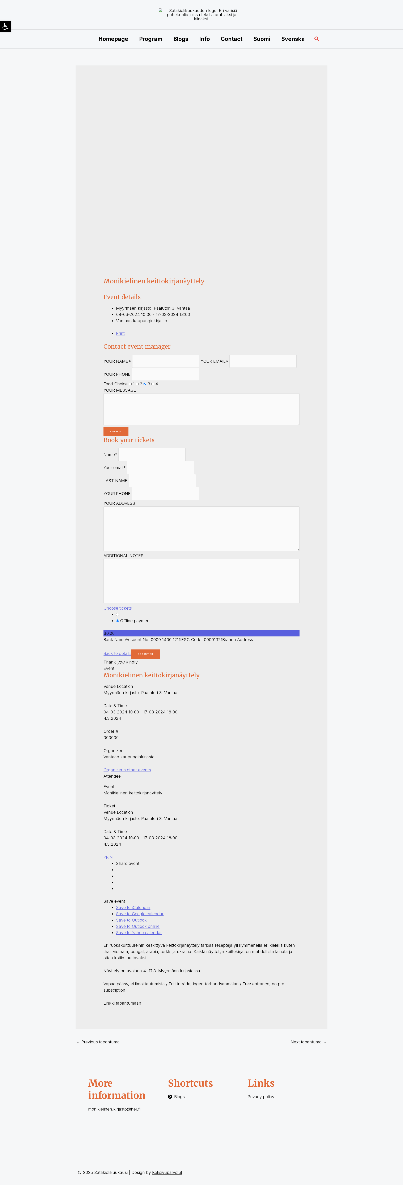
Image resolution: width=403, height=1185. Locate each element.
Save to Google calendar (140, 913)
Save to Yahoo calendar (139, 932)
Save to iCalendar (133, 907)
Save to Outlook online (138, 926)
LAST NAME (115, 480)
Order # (110, 731)
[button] (316, 39)
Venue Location (118, 686)
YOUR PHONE (117, 374)
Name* (110, 454)
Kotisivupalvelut (167, 1172)
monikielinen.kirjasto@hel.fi (114, 1109)
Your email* (114, 467)
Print (120, 333)
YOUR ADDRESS (119, 503)
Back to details (117, 653)
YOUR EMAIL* (214, 361)
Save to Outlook (131, 920)
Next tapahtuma (309, 1041)
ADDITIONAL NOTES (123, 555)
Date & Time (115, 705)
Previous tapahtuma (98, 1041)
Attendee (112, 776)
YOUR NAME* (117, 361)
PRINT (109, 857)
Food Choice (115, 383)
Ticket (109, 805)
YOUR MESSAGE (119, 390)
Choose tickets (117, 608)
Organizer (112, 750)
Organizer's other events (127, 769)
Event (108, 668)
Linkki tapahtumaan (122, 1003)
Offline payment (135, 620)
